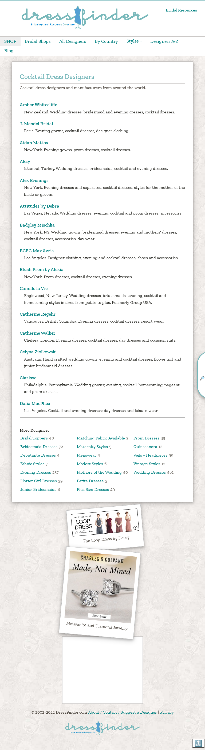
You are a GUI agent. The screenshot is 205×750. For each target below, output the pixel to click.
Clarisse (28, 378)
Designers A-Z (164, 41)
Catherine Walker (38, 333)
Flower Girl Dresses (38, 480)
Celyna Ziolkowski (38, 352)
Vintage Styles (146, 463)
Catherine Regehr (38, 314)
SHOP (10, 41)
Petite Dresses (90, 480)
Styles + (134, 41)
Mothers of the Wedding (99, 472)
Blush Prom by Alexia (42, 269)
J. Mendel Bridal (36, 124)
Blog (9, 50)
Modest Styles (90, 463)
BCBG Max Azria (37, 251)
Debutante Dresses (38, 455)
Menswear (86, 455)
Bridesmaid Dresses (38, 446)
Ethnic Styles (32, 463)
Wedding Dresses (149, 472)
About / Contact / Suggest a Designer (122, 712)
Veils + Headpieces (150, 455)
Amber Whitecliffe (38, 105)
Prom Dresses (146, 438)
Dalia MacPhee (35, 403)
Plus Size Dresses (93, 489)
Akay (25, 161)
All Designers (72, 41)
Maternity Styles (92, 446)
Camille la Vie (34, 288)
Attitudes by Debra (39, 206)
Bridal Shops (38, 41)
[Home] (85, 28)
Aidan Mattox (34, 143)
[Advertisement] (102, 670)
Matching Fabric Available (101, 438)
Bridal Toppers (34, 438)
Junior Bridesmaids (38, 489)
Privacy (167, 712)
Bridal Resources (181, 10)
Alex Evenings (34, 180)
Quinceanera (145, 446)
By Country (106, 41)
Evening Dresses (35, 472)
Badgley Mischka (37, 225)
